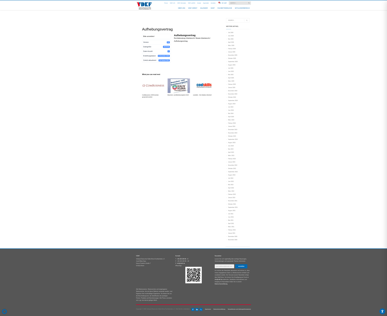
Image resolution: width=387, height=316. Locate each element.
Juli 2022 (230, 178)
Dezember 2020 (232, 236)
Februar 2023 (232, 158)
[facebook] (192, 309)
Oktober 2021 (232, 204)
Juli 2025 (230, 68)
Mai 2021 (230, 220)
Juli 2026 (230, 32)
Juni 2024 (231, 110)
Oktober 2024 (232, 97)
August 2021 (231, 210)
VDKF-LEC (172, 3)
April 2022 (231, 188)
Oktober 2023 (232, 136)
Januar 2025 (231, 87)
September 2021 (233, 207)
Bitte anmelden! (148, 36)
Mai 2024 (230, 113)
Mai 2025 (230, 74)
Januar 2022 (231, 197)
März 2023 (231, 155)
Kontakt (199, 3)
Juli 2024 (230, 107)
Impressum (208, 309)
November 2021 (232, 201)
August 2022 (231, 175)
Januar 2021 (231, 233)
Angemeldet (206, 3)
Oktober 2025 (232, 58)
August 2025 (231, 65)
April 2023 (231, 152)
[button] (4, 311)
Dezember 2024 (232, 90)
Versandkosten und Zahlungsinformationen (239, 309)
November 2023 (232, 133)
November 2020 (232, 239)
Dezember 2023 (232, 129)
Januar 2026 (231, 52)
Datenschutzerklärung (221, 284)
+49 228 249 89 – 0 (182, 259)
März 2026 (231, 45)
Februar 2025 (232, 84)
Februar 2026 (232, 48)
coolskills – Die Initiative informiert (202, 95)
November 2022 (232, 165)
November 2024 (232, 94)
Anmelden (213, 3)
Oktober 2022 (232, 168)
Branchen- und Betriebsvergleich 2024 (178, 95)
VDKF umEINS (191, 3)
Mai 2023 (230, 149)
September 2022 (233, 171)
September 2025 (233, 61)
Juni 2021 (231, 217)
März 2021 (231, 226)
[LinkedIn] (196, 309)
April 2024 (231, 116)
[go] (249, 3)
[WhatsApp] (200, 309)
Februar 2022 (232, 194)
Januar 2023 (231, 162)
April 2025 (231, 78)
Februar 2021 (232, 230)
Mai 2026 (230, 39)
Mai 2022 (230, 184)
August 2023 (231, 142)
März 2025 (231, 81)
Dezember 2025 (232, 55)
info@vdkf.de (181, 263)
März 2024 (231, 120)
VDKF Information (181, 3)
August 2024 (231, 103)
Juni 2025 (231, 71)
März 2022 (231, 191)
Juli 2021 (230, 214)
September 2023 (233, 139)
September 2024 (233, 100)
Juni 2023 (231, 146)
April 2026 (231, 42)
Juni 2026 (231, 36)
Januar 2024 (231, 126)
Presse (166, 3)
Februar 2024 (232, 123)
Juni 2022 (231, 181)
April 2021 (231, 223)
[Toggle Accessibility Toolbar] (382, 311)
